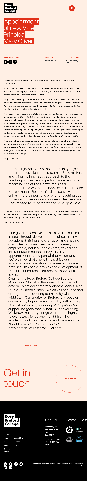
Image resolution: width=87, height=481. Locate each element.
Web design (78, 463)
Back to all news (31, 345)
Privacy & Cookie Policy (64, 463)
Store (6, 445)
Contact (16, 442)
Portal (6, 438)
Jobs (15, 434)
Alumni (6, 434)
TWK (81, 465)
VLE (5, 442)
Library (16, 445)
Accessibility (18, 438)
